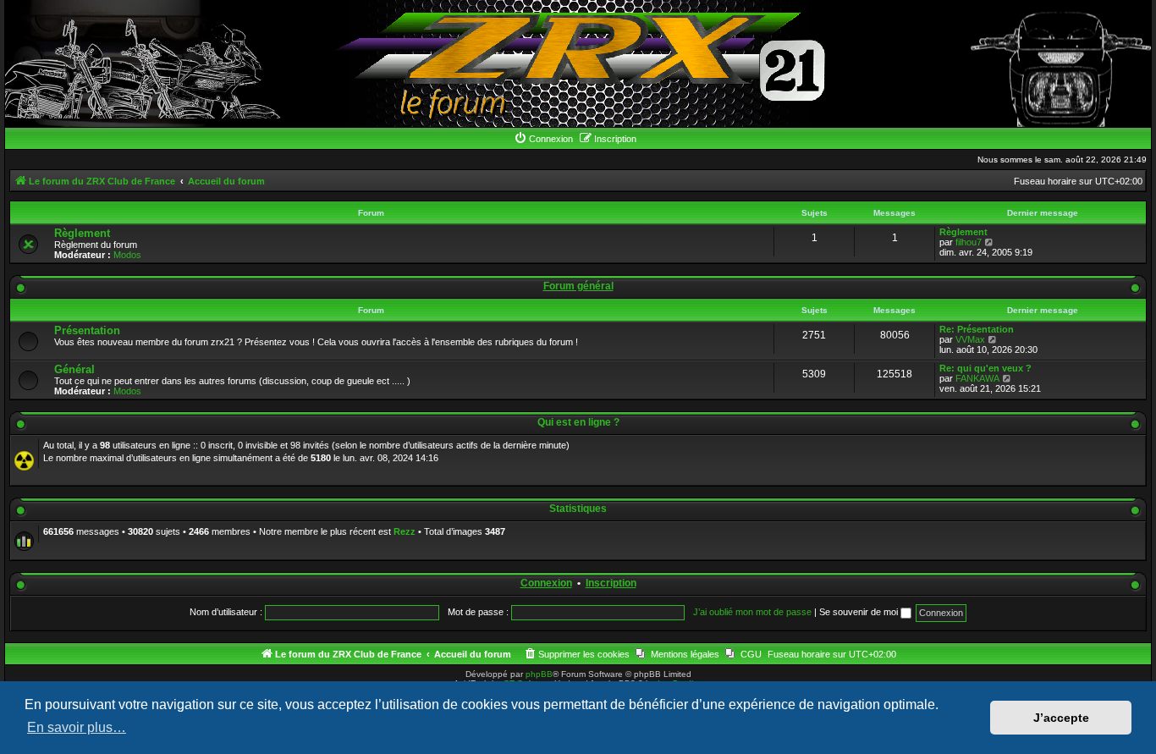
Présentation (87, 330)
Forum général (578, 286)
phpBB (539, 674)
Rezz (405, 531)
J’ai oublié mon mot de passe (752, 612)
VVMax (970, 339)
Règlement (82, 233)
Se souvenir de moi (859, 612)
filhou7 (968, 242)
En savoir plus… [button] (76, 727)
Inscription (611, 583)
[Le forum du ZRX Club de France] (578, 63)
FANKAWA (977, 378)
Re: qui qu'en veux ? (985, 368)
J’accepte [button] (1061, 717)
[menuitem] (543, 139)
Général (74, 369)
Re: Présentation (976, 329)
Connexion (546, 583)
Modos (127, 255)
